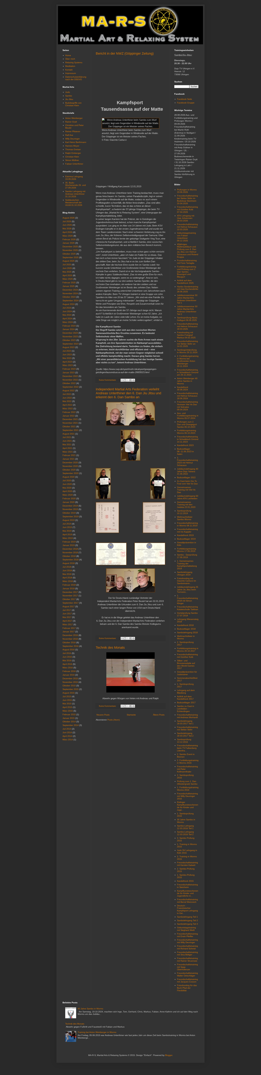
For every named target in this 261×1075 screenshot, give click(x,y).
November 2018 (70, 552)
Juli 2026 (67, 221)
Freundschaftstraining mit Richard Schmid (187, 947)
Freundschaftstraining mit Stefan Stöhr (187, 728)
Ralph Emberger (73, 153)
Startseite (131, 715)
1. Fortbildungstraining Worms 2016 (187, 788)
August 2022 (69, 390)
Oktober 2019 (69, 513)
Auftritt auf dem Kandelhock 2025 (185, 281)
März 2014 (68, 739)
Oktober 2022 (69, 383)
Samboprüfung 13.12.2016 (184, 740)
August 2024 (69, 304)
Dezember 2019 (70, 506)
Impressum (70, 73)
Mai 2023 (67, 358)
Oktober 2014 (69, 721)
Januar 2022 (69, 416)
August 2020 (69, 477)
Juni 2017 (67, 613)
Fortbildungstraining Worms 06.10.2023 (186, 431)
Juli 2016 (67, 653)
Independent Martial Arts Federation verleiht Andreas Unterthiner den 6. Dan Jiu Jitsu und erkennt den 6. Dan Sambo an (128, 393)
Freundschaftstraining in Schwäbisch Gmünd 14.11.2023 (187, 439)
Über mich (70, 59)
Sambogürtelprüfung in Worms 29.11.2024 (187, 351)
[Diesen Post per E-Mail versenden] (122, 380)
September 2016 (71, 646)
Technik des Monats (110, 647)
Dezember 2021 (70, 419)
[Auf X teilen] (127, 380)
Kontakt (68, 70)
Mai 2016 (67, 660)
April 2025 (67, 275)
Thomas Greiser (73, 149)
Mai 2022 (67, 401)
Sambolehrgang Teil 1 (187, 917)
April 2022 (67, 405)
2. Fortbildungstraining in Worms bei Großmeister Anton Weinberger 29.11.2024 (187, 361)
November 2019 (70, 509)
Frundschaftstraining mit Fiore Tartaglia (187, 261)
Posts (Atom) (113, 720)
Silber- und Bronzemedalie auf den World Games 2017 (186, 664)
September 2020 (71, 473)
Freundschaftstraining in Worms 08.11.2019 (187, 524)
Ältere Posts (158, 715)
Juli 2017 (67, 610)
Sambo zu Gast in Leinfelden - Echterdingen (185, 708)
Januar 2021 (69, 459)
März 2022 (68, 408)
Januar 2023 (69, 372)
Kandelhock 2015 (185, 881)
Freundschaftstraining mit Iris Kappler (187, 530)
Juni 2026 (67, 225)
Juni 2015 (67, 700)
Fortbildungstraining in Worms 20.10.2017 (187, 649)
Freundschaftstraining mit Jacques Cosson (187, 980)
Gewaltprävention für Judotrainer (187, 673)
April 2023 (67, 362)
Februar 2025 (69, 282)
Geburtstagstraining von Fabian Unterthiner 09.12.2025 (186, 237)
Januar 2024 (69, 329)
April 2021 (67, 448)
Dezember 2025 (70, 246)
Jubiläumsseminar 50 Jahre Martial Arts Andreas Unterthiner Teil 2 (187, 310)
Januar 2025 (69, 286)
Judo (67, 92)
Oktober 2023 (69, 340)
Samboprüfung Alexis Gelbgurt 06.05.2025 (187, 318)
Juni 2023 (67, 354)
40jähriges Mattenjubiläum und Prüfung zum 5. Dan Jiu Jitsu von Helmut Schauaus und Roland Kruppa (187, 250)
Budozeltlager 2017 (186, 702)
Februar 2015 (69, 714)
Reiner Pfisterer (72, 131)
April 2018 (67, 577)
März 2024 (68, 322)
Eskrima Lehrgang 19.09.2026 (74, 177)
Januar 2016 (69, 675)
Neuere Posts (103, 715)
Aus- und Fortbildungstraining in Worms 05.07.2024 (187, 416)
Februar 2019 (69, 542)
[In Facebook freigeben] (130, 380)
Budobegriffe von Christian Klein (73, 104)
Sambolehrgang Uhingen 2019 (184, 573)
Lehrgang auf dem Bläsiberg (186, 691)
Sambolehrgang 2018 (187, 632)
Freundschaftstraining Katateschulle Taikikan (187, 608)
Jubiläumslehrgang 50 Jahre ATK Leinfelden (187, 497)
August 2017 (69, 606)
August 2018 (69, 563)
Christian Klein (72, 156)
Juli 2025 (67, 264)
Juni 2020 (67, 484)
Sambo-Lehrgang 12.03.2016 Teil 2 (185, 833)
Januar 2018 (69, 588)
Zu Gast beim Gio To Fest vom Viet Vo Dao (187, 482)
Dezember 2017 (70, 592)
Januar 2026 (69, 243)
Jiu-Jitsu (69, 99)
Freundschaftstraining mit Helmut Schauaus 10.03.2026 (187, 227)
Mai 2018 (67, 574)
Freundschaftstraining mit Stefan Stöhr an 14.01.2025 (187, 344)
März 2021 (68, 452)
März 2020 (68, 495)
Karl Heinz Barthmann (75, 142)
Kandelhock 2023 (185, 445)
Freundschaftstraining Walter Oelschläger (187, 974)
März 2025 (68, 279)
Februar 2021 (69, 455)
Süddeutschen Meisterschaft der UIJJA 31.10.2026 (73, 202)
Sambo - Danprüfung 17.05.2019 (187, 556)
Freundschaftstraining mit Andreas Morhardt (187, 716)
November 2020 (70, 466)
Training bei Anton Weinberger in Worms (97, 1032)
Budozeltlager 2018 (186, 629)
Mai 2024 (67, 315)
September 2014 (71, 725)
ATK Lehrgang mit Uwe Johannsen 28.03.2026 (185, 218)
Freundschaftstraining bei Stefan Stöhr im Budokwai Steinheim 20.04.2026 (187, 199)
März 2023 (68, 365)
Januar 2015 (69, 718)
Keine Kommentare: (108, 380)
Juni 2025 (67, 268)
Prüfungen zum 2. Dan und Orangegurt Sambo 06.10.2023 (187, 424)
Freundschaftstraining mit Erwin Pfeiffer (187, 935)
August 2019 (69, 520)
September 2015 (71, 689)
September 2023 (71, 344)
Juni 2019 (67, 527)
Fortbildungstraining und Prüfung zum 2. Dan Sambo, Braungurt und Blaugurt (186, 271)
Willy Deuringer (72, 138)
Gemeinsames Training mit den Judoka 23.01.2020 (186, 504)
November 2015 (70, 682)
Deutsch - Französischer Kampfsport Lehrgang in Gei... (187, 909)
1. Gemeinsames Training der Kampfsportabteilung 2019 (187, 565)
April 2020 (67, 491)
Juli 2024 (67, 308)
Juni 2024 (67, 311)
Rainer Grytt (71, 122)
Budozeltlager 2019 (186, 539)
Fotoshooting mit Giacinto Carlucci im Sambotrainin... (186, 581)
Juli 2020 (67, 480)
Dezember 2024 (70, 290)
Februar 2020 (69, 498)
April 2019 (67, 534)
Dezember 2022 (70, 376)
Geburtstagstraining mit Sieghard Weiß (186, 928)
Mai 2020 (67, 488)
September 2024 (71, 300)
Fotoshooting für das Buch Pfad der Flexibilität (187, 988)
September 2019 (71, 516)
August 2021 (69, 434)
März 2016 (68, 667)
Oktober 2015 (69, 685)
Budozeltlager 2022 (186, 477)
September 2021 (71, 430)
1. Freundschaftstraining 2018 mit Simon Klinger (187, 599)
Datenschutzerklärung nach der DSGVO (75, 78)
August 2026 (69, 218)
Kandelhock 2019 (185, 535)
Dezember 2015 (70, 678)
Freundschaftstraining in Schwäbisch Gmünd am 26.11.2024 (187, 372)
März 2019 (68, 538)
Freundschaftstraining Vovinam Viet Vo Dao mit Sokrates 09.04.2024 (187, 406)
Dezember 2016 (70, 635)
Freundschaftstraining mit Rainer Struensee (187, 959)
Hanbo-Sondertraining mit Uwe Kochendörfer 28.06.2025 (187, 289)
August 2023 (69, 347)
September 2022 (71, 387)
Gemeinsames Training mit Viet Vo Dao (186, 490)
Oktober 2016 (69, 642)
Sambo (68, 96)
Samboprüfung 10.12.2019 (184, 512)
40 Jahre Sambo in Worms (90, 1008)
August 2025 (69, 261)
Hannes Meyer (72, 146)
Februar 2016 (69, 671)
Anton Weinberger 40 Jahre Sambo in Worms (187, 381)
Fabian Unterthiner (74, 164)
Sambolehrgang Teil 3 (187, 924)
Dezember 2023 (70, 333)
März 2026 (68, 236)
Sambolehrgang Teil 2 (187, 920)
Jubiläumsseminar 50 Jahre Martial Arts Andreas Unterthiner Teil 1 (187, 299)
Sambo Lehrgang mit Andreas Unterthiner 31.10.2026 (75, 194)
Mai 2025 (67, 272)
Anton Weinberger (74, 118)
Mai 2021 (67, 444)
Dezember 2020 (70, 462)
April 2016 (67, 664)
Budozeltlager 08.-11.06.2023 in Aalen (185, 451)
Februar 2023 (69, 369)
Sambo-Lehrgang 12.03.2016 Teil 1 (185, 827)
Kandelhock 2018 (185, 625)
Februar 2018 (69, 585)
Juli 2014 (67, 729)
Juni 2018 (67, 570)
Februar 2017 (69, 628)
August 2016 (69, 649)
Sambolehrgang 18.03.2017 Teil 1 (185, 722)
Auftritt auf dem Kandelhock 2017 (185, 697)
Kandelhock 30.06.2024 (182, 388)
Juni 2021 (67, 441)
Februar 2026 (69, 239)
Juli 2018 (67, 567)
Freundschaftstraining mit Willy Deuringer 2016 (187, 796)
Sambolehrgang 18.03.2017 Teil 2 (185, 734)
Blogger (168, 1055)
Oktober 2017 (69, 599)
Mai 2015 (67, 703)
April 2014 (67, 736)
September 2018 (71, 559)
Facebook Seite (184, 99)
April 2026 (67, 232)
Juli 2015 (67, 696)
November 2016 (70, 639)
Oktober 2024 (69, 297)
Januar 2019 (69, 545)
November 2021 (70, 423)
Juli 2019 (67, 524)
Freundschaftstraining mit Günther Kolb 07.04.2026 (187, 209)
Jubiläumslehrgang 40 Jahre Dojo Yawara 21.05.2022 (187, 471)
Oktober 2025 (69, 254)
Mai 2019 (67, 531)
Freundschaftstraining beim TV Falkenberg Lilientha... (187, 748)
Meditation (70, 66)
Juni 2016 (67, 657)
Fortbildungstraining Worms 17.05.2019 (186, 549)
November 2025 (70, 250)
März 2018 (68, 581)
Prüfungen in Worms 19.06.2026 (187, 190)
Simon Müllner (72, 160)
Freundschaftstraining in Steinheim (187, 885)
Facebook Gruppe (185, 102)
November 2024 (70, 293)
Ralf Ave (69, 135)
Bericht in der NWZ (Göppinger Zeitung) (125, 53)
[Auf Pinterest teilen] (133, 380)
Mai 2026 (67, 228)
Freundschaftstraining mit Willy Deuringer (187, 941)
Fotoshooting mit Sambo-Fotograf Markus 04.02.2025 (186, 335)
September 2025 (71, 257)
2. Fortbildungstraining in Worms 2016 (187, 761)
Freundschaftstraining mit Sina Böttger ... (187, 953)
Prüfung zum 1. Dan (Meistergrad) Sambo (187, 782)
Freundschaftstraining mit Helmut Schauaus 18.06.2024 (187, 396)
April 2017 (67, 621)
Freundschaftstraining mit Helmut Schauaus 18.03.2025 (187, 326)
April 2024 (67, 318)
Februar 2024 (69, 326)
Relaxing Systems (73, 62)
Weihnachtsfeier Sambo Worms (184, 518)
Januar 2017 (69, 631)
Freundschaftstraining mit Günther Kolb (187, 655)
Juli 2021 (67, 437)
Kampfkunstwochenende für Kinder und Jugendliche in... (187, 893)
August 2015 (69, 693)
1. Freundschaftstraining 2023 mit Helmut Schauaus (187, 461)
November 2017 (70, 595)
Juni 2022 (67, 398)
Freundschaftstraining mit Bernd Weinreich (187, 900)
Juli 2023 (67, 351)
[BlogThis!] (124, 380)
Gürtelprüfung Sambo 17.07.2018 (187, 614)
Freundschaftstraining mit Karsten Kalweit (187, 863)
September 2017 (71, 603)
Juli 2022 (67, 394)
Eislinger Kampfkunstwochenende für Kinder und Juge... (187, 806)
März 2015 (68, 711)
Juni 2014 (67, 732)
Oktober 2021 (69, 426)
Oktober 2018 (69, 556)
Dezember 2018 (70, 549)
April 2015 (67, 707)
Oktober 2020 (69, 470)
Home (68, 55)
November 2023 (70, 336)
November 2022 (70, 380)
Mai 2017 (67, 617)
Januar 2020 (69, 502)
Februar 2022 (69, 412)
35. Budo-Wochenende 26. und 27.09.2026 (75, 185)
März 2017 (68, 624)
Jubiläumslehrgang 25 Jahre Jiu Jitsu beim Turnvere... (187, 589)
